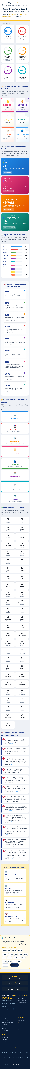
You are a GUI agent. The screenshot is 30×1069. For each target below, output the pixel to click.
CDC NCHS (20, 800)
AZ (7, 1050)
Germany (5, 954)
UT (23, 1057)
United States (5, 1018)
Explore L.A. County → (8, 209)
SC (13, 1057)
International (4, 1024)
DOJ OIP (21, 772)
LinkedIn (4, 1011)
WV (14, 1060)
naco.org (11, 743)
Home (3, 23)
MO (5, 1055)
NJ (17, 1055)
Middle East (5, 965)
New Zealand (17, 957)
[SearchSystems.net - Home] (2, 4)
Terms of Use (5, 1039)
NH (15, 1055)
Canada (14, 950)
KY (13, 1052)
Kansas (5, 258)
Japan (4, 961)
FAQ (19, 1024)
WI (16, 1060)
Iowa (4, 269)
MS (3, 1055)
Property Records (22, 1002)
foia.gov (11, 764)
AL (2, 1050)
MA (22, 1052)
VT (25, 1057)
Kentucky (5, 252)
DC (21, 1050)
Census (10, 810)
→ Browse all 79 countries (9, 947)
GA (25, 1050)
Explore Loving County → (9, 227)
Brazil (4, 957)
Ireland (11, 954)
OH (2, 1057)
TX (20, 1057)
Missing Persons (21, 1006)
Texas (4, 246)
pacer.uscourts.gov (19, 781)
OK (5, 1057)
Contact (19, 1029)
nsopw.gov (20, 845)
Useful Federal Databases (7, 1022)
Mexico (25, 954)
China (9, 961)
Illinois (5, 261)
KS (10, 1052)
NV (12, 1055)
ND (27, 1055)
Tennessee (6, 272)
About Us (20, 1026)
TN (18, 1057)
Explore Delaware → (8, 190)
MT (8, 1055)
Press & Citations (22, 1028)
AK (4, 1050)
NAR (12, 858)
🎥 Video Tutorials (22, 1022)
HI (27, 1050)
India (23, 957)
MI (24, 1052)
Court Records (21, 998)
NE (10, 1055)
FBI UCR (16, 791)
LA (15, 1052)
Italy (16, 954)
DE (18, 1050)
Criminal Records (22, 1000)
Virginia (5, 274)
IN (6, 1052)
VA (27, 1057)
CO (14, 1050)
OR (7, 1057)
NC (24, 1055)
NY (22, 1055)
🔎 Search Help (21, 1020)
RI (11, 1057)
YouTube (11, 1008)
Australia (9, 957)
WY (18, 1060)
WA (11, 1060)
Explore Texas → (7, 172)
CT (16, 1050)
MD (20, 1052)
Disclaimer (4, 1041)
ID (2, 1052)
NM (20, 1055)
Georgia (5, 249)
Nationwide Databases (7, 1020)
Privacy (7, 1066)
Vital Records (21, 1004)
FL (23, 1050)
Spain (20, 954)
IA (8, 1052)
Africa (19, 961)
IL (4, 1052)
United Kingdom (6, 950)
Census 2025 (11, 821)
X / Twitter (4, 1008)
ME (17, 1052)
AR (9, 1050)
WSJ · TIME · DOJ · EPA (15, 983)
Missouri (5, 255)
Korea (14, 961)
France (20, 950)
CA (11, 1050)
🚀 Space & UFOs (14, 965)
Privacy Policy (5, 1037)
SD (16, 1057)
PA (9, 1057)
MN (27, 1052)
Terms (12, 1066)
